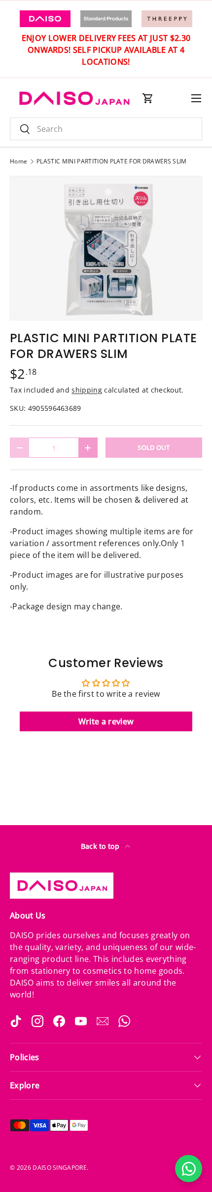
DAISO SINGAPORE (60, 1167)
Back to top (101, 846)
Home (18, 161)
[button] (148, 98)
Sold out (154, 447)
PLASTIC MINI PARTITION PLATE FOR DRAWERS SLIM (111, 161)
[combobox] (106, 129)
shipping (86, 390)
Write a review (106, 721)
